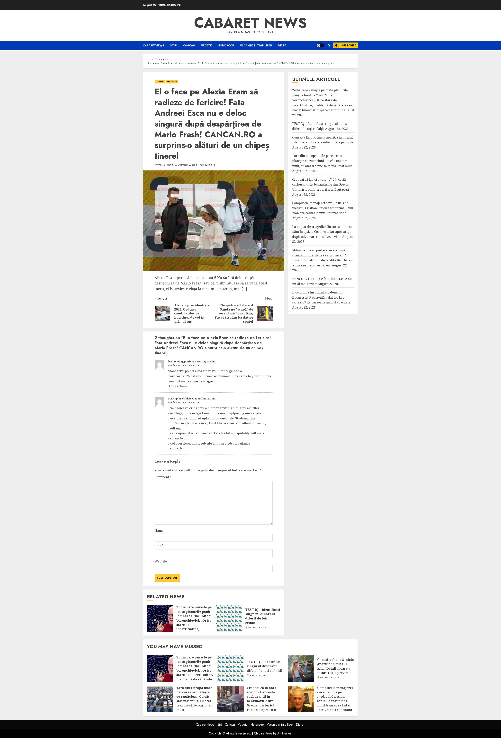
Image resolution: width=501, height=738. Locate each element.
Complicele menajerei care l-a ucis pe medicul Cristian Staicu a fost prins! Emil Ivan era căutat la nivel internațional (322, 208)
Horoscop (226, 45)
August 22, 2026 (257, 627)
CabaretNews (153, 45)
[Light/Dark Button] (320, 45)
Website (161, 561)
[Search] (328, 45)
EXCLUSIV (172, 81)
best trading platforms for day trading (192, 361)
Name (159, 530)
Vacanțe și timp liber (256, 45)
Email (159, 546)
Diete (282, 45)
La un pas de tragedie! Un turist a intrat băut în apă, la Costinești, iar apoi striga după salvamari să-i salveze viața (322, 232)
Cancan (189, 45)
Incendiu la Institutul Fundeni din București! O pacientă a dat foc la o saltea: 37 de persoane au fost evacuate (321, 297)
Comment (163, 477)
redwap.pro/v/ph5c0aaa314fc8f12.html (191, 398)
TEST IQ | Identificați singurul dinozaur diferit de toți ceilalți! (262, 616)
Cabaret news (250, 23)
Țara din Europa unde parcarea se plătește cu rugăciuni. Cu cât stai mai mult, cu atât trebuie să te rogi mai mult (322, 161)
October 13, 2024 (187, 165)
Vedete (206, 45)
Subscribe (348, 45)
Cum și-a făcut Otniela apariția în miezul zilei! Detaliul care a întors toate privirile (335, 666)
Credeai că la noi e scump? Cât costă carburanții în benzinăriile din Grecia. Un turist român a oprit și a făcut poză (320, 184)
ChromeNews (263, 733)
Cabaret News (165, 165)
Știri (173, 45)
